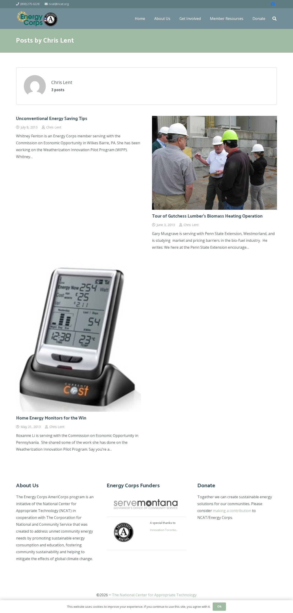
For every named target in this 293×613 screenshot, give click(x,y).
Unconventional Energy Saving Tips (51, 118)
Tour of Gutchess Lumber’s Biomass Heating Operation (207, 216)
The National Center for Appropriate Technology (154, 594)
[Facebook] (273, 4)
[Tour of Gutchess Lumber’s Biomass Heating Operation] (214, 163)
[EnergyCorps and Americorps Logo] (37, 18)
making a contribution (232, 510)
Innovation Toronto (163, 530)
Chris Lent (53, 127)
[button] (274, 18)
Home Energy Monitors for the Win (51, 418)
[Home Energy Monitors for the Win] (78, 337)
